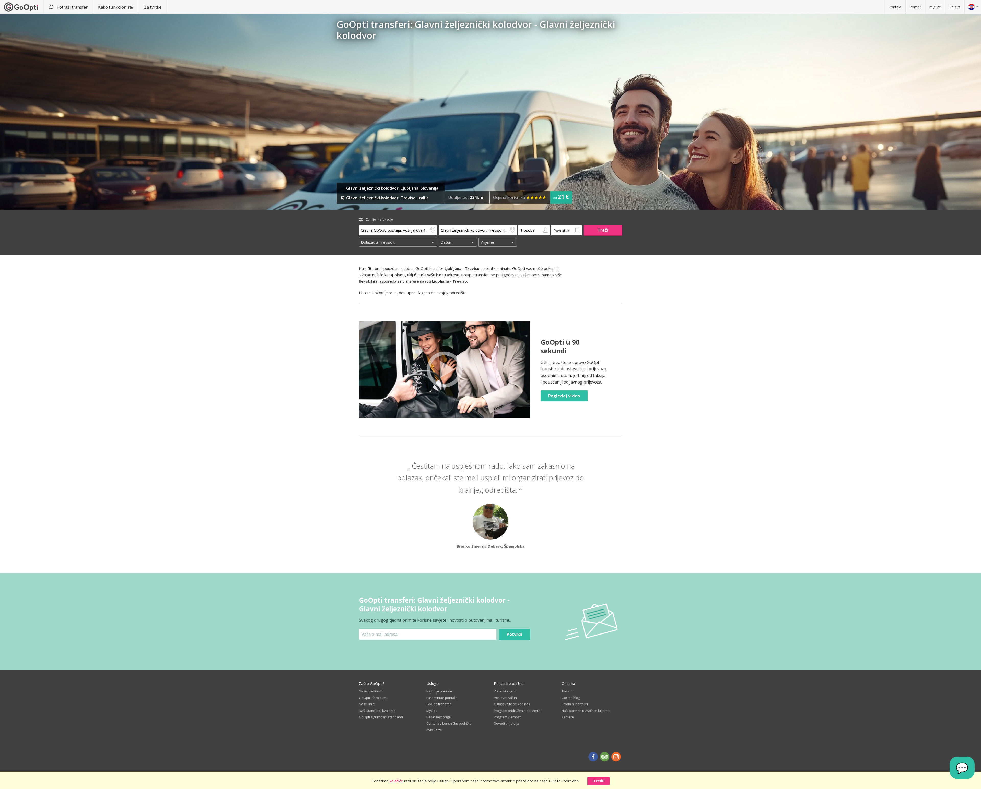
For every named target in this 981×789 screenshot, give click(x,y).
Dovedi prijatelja (506, 723)
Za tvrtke (152, 7)
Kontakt (895, 7)
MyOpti (431, 710)
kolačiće (396, 780)
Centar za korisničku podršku (449, 723)
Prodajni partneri (575, 704)
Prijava (955, 7)
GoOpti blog (571, 697)
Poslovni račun (505, 697)
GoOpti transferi (439, 704)
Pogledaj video (564, 396)
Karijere (568, 717)
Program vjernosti (507, 717)
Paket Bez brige (438, 717)
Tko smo (568, 691)
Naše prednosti (371, 691)
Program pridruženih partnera (517, 710)
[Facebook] (593, 756)
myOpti (935, 7)
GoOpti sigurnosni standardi (381, 717)
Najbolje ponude (439, 691)
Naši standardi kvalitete (377, 710)
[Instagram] (616, 756)
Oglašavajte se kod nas (512, 704)
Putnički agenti (505, 691)
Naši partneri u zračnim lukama (586, 710)
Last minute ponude (441, 697)
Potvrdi (514, 634)
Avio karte (434, 729)
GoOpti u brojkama (373, 697)
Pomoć (915, 7)
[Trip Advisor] (604, 756)
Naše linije (367, 704)
